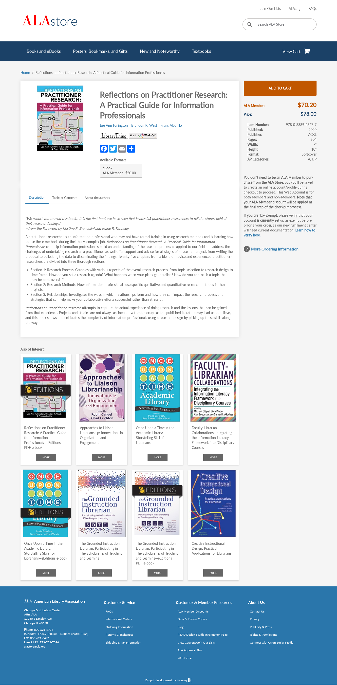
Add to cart (280, 88)
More (46, 457)
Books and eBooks (44, 51)
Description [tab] (37, 197)
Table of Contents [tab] (64, 198)
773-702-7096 (49, 642)
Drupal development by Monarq (166, 680)
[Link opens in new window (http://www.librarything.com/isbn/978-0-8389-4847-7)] (114, 136)
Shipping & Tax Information (123, 642)
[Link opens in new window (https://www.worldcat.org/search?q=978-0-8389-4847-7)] (143, 136)
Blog (181, 627)
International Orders (119, 619)
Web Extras (185, 658)
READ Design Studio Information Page (202, 634)
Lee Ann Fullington (114, 125)
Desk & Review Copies (192, 619)
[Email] (122, 148)
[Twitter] (113, 148)
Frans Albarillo (171, 125)
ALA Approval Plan (190, 650)
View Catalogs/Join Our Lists (196, 642)
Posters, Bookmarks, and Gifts (100, 51)
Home (25, 72)
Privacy (254, 619)
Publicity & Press (261, 627)
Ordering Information (119, 627)
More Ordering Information (275, 248)
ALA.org (294, 8)
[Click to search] (250, 24)
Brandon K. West (144, 125)
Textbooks (201, 51)
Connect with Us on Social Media (271, 642)
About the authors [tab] (97, 198)
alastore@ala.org (34, 646)
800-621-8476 (39, 638)
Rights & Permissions (263, 634)
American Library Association (59, 601)
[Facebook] (104, 148)
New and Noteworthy (160, 51)
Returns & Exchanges (119, 634)
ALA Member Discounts (193, 611)
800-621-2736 (43, 630)
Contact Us (257, 611)
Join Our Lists (270, 8)
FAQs (312, 8)
